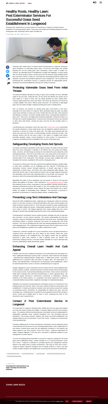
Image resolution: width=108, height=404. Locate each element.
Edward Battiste (10, 34)
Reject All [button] (88, 401)
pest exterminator (41, 353)
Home (29, 3)
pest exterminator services (13, 353)
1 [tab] (36, 60)
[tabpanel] (37, 50)
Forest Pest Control (53, 127)
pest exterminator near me (55, 182)
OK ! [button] (67, 401)
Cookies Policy (59, 401)
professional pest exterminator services (56, 353)
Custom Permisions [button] (77, 401)
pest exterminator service (28, 353)
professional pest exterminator (14, 356)
